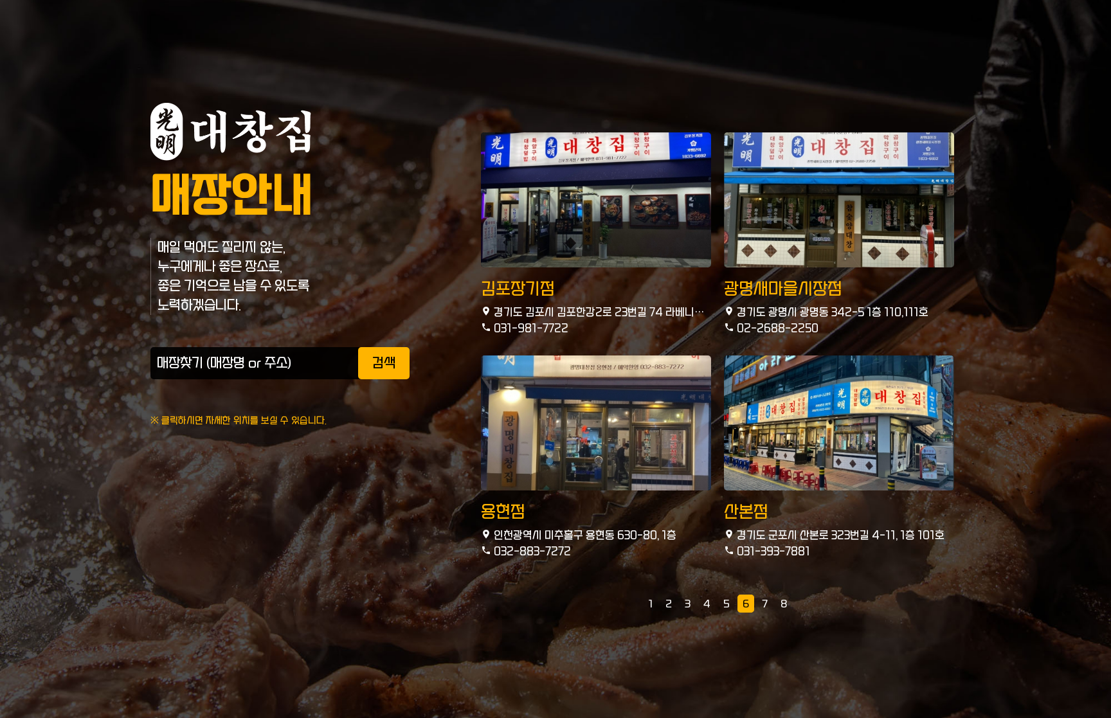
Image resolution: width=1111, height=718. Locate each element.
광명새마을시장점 (783, 289)
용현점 (503, 512)
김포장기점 (518, 289)
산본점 (746, 512)
